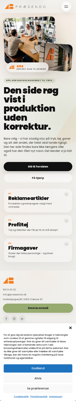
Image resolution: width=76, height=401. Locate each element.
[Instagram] (14, 318)
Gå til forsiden (38, 166)
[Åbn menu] (66, 7)
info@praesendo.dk (14, 294)
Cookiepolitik (21, 396)
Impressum (55, 396)
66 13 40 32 (9, 289)
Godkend (38, 368)
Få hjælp (38, 178)
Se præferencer (38, 388)
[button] (70, 328)
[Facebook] (6, 318)
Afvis (38, 378)
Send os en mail (38, 308)
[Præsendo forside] (25, 6)
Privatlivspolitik (38, 396)
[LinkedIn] (22, 318)
